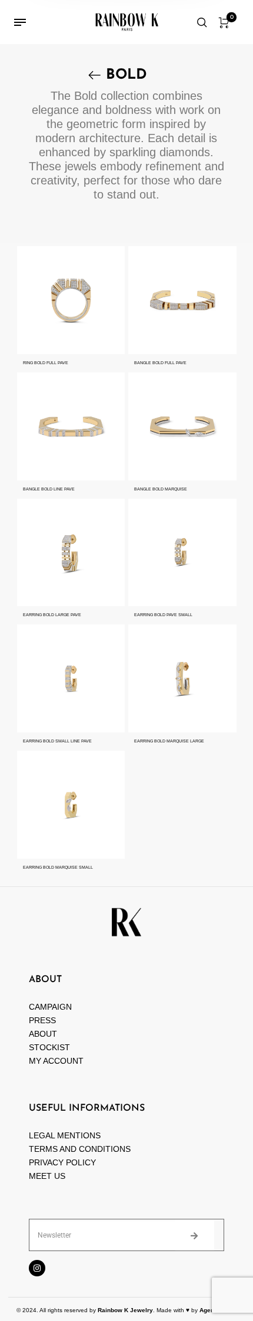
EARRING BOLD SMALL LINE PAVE (57, 741)
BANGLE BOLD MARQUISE (160, 489)
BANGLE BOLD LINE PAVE (49, 489)
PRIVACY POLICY (62, 1162)
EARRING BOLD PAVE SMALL (163, 615)
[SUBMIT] (194, 1235)
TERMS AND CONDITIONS (80, 1149)
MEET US (47, 1176)
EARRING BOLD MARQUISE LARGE (169, 741)
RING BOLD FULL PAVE (45, 363)
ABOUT (43, 1033)
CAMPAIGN (50, 1006)
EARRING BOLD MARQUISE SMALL (58, 867)
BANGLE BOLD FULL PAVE (160, 363)
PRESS (42, 1020)
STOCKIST (49, 1047)
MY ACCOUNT (56, 1060)
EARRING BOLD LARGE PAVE (52, 615)
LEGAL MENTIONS (65, 1135)
